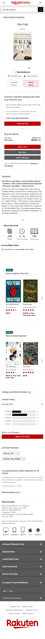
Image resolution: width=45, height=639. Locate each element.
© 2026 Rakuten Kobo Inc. (12, 598)
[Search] (40, 9)
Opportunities (8, 552)
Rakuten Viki (15, 606)
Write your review (22, 437)
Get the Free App (10, 574)
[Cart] (40, 2)
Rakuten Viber (27, 606)
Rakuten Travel (31, 610)
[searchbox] (22, 9)
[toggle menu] (4, 2)
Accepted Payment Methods (15, 583)
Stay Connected (9, 567)
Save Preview (32, 76)
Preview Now (16, 76)
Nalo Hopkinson (23, 72)
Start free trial (22, 124)
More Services (14, 613)
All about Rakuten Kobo (13, 544)
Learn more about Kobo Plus (17, 118)
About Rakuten (28, 613)
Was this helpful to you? (11, 492)
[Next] (42, 298)
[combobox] (11, 453)
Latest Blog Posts (10, 559)
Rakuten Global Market (14, 610)
